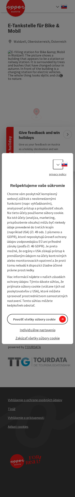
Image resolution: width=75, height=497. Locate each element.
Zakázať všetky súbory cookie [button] (37, 338)
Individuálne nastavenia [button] (37, 330)
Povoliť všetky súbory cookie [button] (34, 319)
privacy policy (57, 174)
